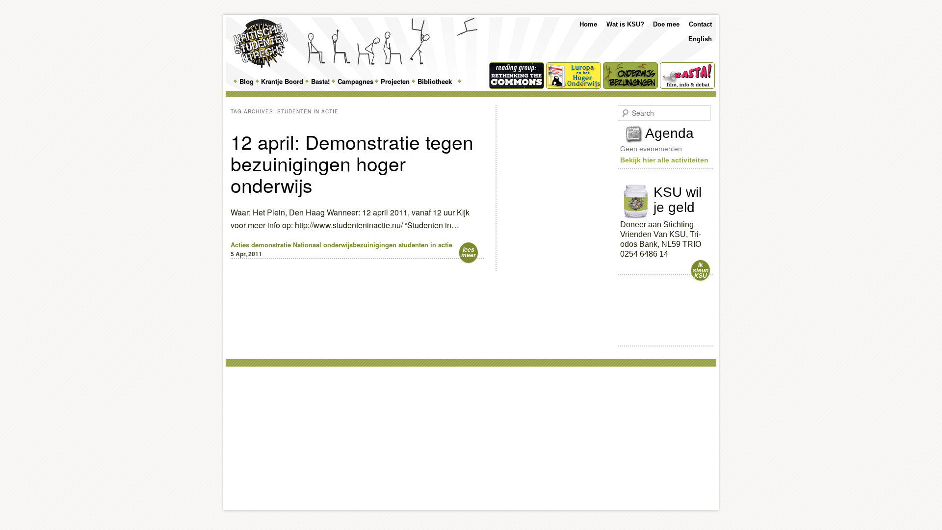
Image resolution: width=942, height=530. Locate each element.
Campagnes (355, 81)
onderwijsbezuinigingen (359, 244)
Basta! (320, 81)
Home (588, 24)
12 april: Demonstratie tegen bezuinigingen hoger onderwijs (352, 163)
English (700, 39)
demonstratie (271, 244)
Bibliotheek (435, 81)
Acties (240, 244)
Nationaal (307, 244)
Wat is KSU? (625, 24)
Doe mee (666, 24)
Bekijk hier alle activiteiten (664, 160)
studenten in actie (425, 244)
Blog (246, 81)
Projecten (395, 81)
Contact (700, 24)
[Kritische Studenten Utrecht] (260, 43)
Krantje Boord (282, 81)
